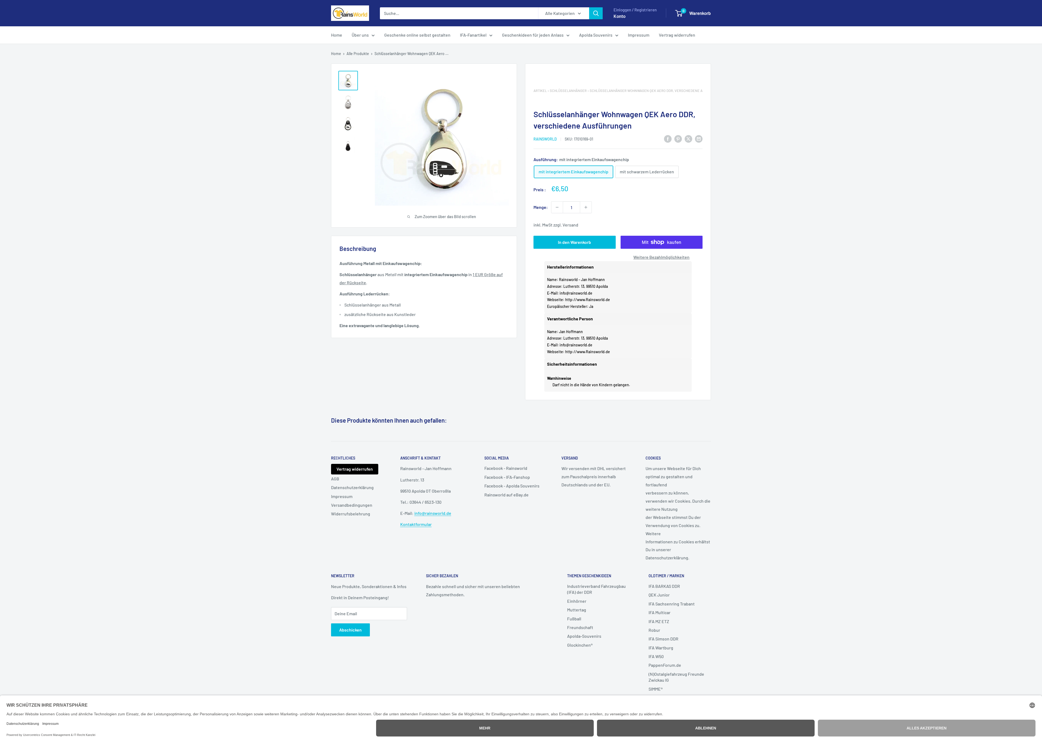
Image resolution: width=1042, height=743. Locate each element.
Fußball (574, 618)
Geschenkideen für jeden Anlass (533, 34)
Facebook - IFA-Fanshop (507, 477)
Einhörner (576, 601)
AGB (335, 478)
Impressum (638, 34)
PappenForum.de (665, 665)
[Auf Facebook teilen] (668, 139)
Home (336, 34)
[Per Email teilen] (699, 139)
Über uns (360, 34)
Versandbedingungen (351, 505)
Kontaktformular (416, 524)
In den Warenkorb (574, 242)
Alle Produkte (358, 53)
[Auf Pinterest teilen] (678, 139)
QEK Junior (659, 594)
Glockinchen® (580, 645)
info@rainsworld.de (576, 293)
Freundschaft (580, 627)
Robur (654, 630)
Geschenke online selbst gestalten (417, 34)
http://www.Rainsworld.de (587, 299)
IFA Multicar (660, 612)
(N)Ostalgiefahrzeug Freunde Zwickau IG (676, 677)
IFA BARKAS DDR (664, 586)
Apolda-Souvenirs (584, 636)
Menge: (540, 207)
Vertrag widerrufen (677, 34)
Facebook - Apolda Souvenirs (511, 485)
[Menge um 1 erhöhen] (586, 207)
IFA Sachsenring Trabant (672, 603)
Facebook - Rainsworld (505, 468)
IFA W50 (656, 656)
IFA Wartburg (661, 647)
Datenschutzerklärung (352, 487)
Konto (619, 16)
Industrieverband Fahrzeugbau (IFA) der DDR (596, 589)
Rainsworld (545, 139)
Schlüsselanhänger (568, 90)
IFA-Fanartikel (473, 34)
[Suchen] (596, 13)
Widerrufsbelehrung (350, 513)
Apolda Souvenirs (595, 34)
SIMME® (656, 688)
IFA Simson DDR (663, 638)
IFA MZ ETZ (659, 621)
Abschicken (350, 629)
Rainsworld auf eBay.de (506, 494)
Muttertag (576, 609)
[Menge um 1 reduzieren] (557, 207)
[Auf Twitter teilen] (688, 139)
